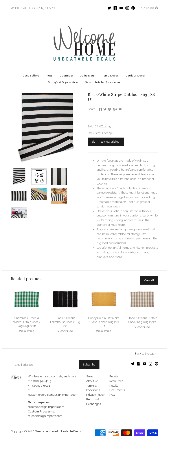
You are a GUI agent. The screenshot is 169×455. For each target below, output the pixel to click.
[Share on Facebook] (100, 108)
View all (149, 280)
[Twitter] (109, 8)
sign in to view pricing (105, 141)
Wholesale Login (24, 8)
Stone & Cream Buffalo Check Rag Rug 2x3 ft (142, 320)
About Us (92, 381)
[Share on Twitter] (104, 108)
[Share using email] (120, 108)
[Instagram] (127, 8)
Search (91, 376)
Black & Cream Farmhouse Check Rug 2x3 (65, 322)
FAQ (112, 394)
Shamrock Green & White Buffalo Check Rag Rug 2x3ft (26, 322)
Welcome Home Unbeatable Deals (58, 431)
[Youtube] (121, 8)
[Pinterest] (133, 8)
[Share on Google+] (115, 108)
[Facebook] (115, 8)
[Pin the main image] (109, 108)
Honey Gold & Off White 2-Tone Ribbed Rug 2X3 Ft (103, 322)
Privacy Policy (95, 394)
